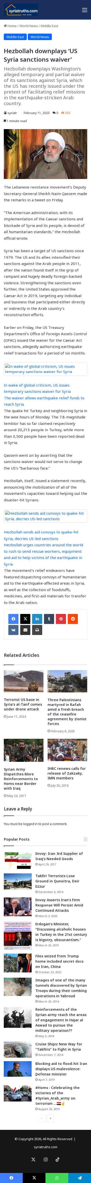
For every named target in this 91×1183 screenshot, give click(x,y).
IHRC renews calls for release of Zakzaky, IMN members (67, 773)
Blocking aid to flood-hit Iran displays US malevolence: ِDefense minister (61, 1068)
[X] (25, 619)
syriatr (12, 113)
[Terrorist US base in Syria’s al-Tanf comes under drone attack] (23, 681)
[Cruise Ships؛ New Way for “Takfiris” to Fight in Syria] (18, 1050)
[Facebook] (13, 619)
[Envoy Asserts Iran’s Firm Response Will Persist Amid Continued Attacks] (18, 906)
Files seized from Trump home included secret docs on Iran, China (59, 961)
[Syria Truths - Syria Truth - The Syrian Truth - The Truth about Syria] (21, 10)
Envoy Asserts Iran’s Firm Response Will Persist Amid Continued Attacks (59, 905)
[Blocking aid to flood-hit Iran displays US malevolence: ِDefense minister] (18, 1069)
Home (12, 26)
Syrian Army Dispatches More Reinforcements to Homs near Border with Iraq (21, 779)
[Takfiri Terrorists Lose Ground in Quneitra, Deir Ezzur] (18, 881)
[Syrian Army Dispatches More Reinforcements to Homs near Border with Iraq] (23, 750)
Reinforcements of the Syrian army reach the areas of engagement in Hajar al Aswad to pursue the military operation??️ (60, 1020)
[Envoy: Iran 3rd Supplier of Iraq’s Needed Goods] (18, 860)
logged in (30, 824)
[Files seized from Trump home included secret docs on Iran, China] (18, 963)
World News (28, 26)
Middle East (49, 26)
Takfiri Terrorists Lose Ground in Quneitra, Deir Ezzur (57, 881)
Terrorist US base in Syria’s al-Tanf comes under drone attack (23, 704)
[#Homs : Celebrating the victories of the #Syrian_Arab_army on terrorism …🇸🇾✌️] (18, 1093)
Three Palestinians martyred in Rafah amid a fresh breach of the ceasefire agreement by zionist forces (67, 711)
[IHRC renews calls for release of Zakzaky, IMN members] (67, 750)
